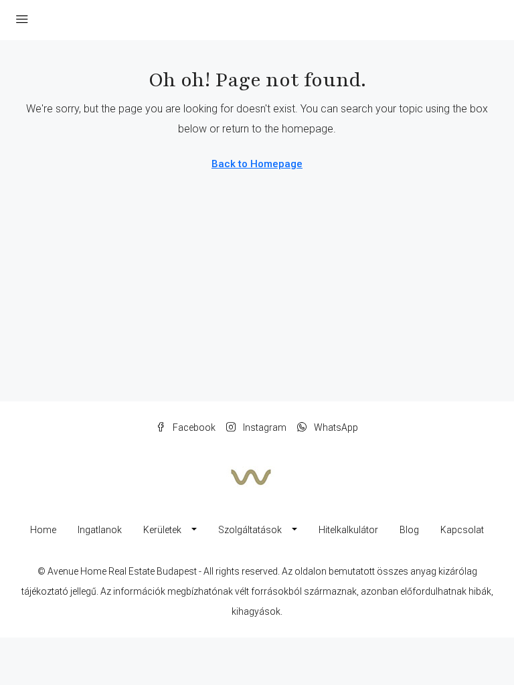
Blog (409, 529)
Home (43, 529)
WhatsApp (335, 427)
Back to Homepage (257, 164)
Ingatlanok (100, 529)
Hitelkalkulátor (348, 529)
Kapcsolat (462, 529)
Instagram (263, 427)
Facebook (193, 427)
